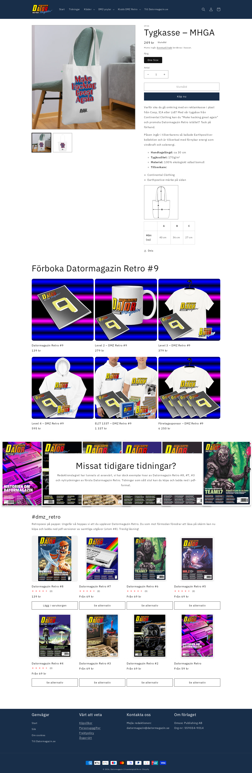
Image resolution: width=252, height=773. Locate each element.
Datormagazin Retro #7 (95, 586)
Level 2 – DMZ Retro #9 (111, 345)
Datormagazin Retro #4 (48, 663)
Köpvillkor (85, 723)
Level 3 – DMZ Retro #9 (174, 345)
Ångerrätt (85, 738)
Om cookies (38, 735)
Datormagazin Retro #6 (143, 586)
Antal (147, 67)
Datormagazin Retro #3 (95, 663)
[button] (89, 9)
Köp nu (182, 96)
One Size (153, 60)
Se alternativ (102, 605)
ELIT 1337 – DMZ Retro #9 (113, 423)
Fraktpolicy (86, 733)
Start (34, 723)
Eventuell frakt (164, 47)
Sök (34, 729)
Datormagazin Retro (187, 663)
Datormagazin (117, 769)
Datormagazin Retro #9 (48, 345)
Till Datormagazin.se (44, 741)
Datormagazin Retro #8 (48, 586)
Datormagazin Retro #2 (143, 663)
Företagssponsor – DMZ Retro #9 (181, 423)
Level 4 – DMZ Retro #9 (48, 423)
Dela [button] (150, 250)
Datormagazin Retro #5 (190, 586)
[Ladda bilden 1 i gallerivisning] (41, 142)
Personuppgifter (90, 728)
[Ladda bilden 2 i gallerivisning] (62, 142)
